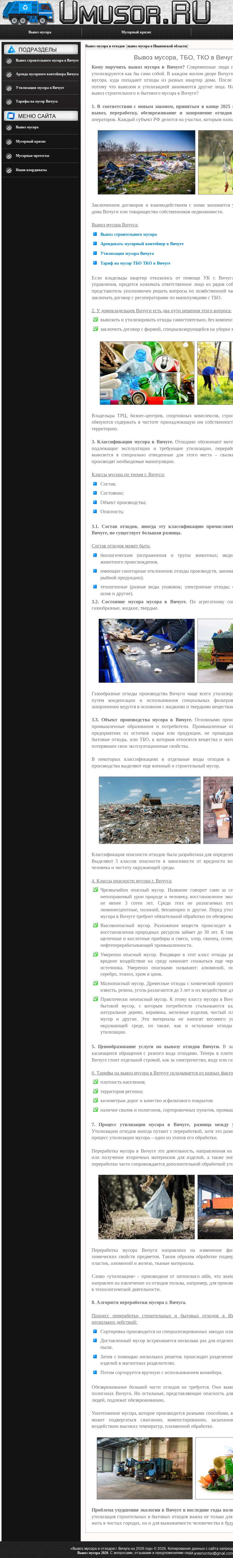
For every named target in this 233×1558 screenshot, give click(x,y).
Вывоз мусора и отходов (105, 46)
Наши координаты (31, 170)
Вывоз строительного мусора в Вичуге (47, 60)
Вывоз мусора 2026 (92, 1553)
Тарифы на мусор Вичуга (37, 101)
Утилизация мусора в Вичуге (40, 88)
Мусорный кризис (136, 32)
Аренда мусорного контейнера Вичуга (47, 74)
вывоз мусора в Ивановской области (157, 46)
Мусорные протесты (32, 156)
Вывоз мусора (40, 32)
